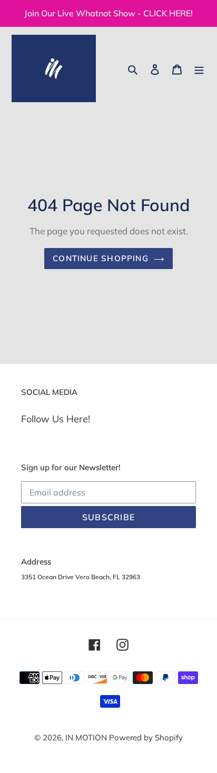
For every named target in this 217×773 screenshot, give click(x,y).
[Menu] (199, 68)
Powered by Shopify (146, 737)
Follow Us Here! (55, 419)
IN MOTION (87, 737)
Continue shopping (101, 258)
